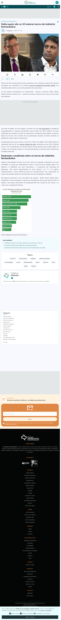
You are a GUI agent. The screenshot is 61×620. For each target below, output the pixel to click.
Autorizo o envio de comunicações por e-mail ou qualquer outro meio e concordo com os (29, 423)
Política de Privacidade (28, 606)
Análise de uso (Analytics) (27, 613)
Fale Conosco (30, 595)
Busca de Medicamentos (30, 571)
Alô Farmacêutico (30, 512)
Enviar (30, 419)
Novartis (45, 262)
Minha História (6, 331)
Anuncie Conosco (30, 581)
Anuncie (35, 606)
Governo (30, 503)
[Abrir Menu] (7, 2)
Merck (38, 262)
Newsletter (30, 579)
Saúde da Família (30, 564)
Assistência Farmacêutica (30, 540)
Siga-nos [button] (49, 6)
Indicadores (30, 574)
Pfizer (53, 262)
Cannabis (5, 335)
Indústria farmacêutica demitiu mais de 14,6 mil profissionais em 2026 (25, 247)
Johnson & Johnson (44, 258)
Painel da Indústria (30, 522)
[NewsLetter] (57, 2)
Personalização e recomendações (43, 613)
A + (3, 79)
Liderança (30, 555)
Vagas (30, 531)
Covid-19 (12, 258)
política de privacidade (45, 610)
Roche (26, 266)
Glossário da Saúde (30, 505)
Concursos (30, 534)
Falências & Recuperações (9, 339)
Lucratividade (9, 262)
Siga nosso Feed (30, 584)
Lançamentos (6, 328)
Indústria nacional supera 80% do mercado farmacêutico (21, 245)
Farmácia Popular (30, 548)
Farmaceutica (23, 258)
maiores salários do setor (28, 144)
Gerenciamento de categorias (30, 550)
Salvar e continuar (30, 617)
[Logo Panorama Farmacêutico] (30, 2)
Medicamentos (28, 262)
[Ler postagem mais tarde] (58, 22)
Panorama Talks (30, 517)
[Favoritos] (54, 6)
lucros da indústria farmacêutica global (42, 85)
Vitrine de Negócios (30, 519)
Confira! (47, 281)
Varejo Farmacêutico (8, 320)
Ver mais (5, 342)
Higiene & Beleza (7, 326)
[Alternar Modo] (12, 79)
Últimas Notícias (7, 316)
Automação (30, 543)
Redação (9, 30)
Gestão (30, 553)
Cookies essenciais (15, 613)
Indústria (33, 258)
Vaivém (30, 529)
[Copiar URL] (52, 74)
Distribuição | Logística (8, 324)
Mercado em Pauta (7, 329)
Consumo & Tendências (30, 514)
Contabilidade (30, 545)
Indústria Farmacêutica (9, 21)
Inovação (5, 333)
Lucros (18, 262)
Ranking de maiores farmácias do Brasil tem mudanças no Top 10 (23, 243)
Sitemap (30, 586)
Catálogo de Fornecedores (30, 576)
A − (8, 79)
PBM (30, 558)
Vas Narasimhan (44, 128)
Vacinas (33, 266)
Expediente (30, 593)
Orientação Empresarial (9, 337)
